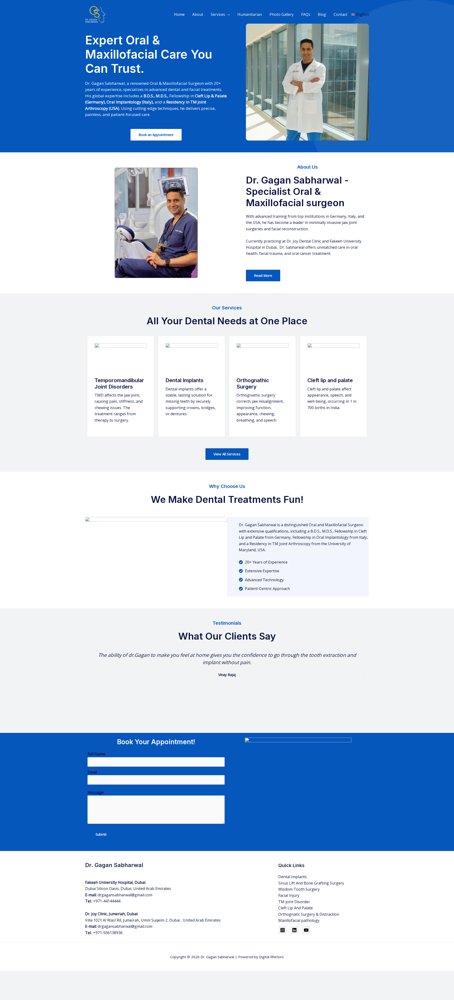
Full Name (97, 753)
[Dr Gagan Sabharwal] (95, 14)
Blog (322, 14)
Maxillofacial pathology (298, 920)
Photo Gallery (282, 14)
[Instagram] (282, 930)
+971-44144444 (106, 901)
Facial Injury (288, 895)
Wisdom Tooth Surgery (299, 889)
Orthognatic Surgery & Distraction (308, 914)
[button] (227, 14)
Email (93, 772)
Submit (101, 834)
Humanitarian (249, 14)
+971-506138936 (107, 932)
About (197, 14)
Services (218, 14)
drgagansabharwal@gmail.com (125, 894)
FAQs (305, 14)
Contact (340, 14)
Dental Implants (292, 876)
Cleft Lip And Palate (295, 907)
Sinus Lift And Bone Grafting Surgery (311, 883)
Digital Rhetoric (271, 956)
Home (179, 14)
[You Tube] (306, 930)
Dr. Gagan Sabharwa (217, 956)
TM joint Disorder (294, 901)
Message (97, 792)
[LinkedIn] (294, 930)
